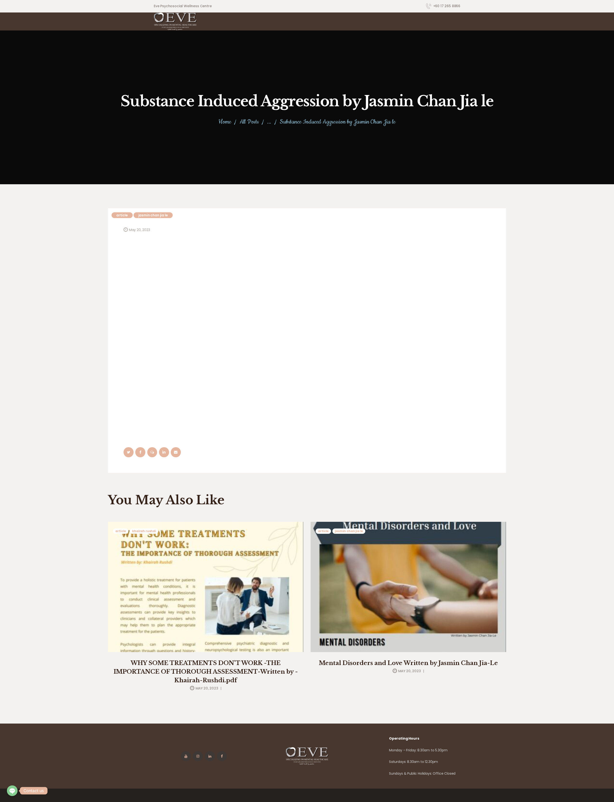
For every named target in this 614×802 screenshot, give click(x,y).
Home (224, 122)
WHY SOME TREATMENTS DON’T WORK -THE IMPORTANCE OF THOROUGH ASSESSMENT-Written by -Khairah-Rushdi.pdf (206, 671)
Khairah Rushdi (144, 531)
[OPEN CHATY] (12, 790)
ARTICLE (122, 215)
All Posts (249, 122)
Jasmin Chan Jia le (153, 215)
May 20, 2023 (139, 229)
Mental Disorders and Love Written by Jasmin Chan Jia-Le (408, 662)
